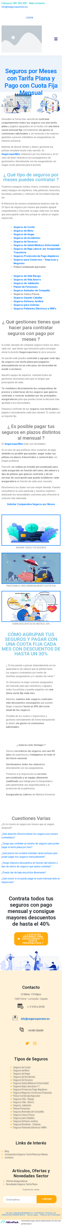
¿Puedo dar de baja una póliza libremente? (24, 872)
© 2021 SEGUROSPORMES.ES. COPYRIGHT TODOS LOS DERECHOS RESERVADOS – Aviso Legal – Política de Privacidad (31, 1214)
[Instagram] (35, 1043)
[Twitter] (27, 1043)
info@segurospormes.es (15, 6)
